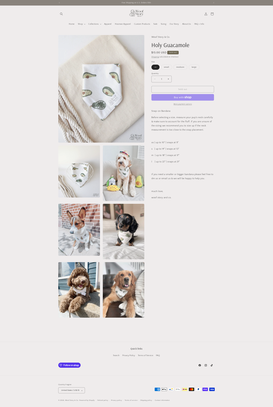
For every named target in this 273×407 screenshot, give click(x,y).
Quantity (155, 73)
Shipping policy (146, 400)
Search (116, 355)
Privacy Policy (128, 355)
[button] (61, 14)
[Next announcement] (214, 2)
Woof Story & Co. (72, 400)
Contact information (162, 400)
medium (181, 68)
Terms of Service (145, 355)
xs (157, 68)
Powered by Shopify (87, 400)
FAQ (158, 355)
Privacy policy (116, 400)
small (168, 68)
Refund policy (103, 400)
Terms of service (131, 400)
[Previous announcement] (59, 2)
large (195, 68)
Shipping (155, 57)
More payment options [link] (183, 104)
